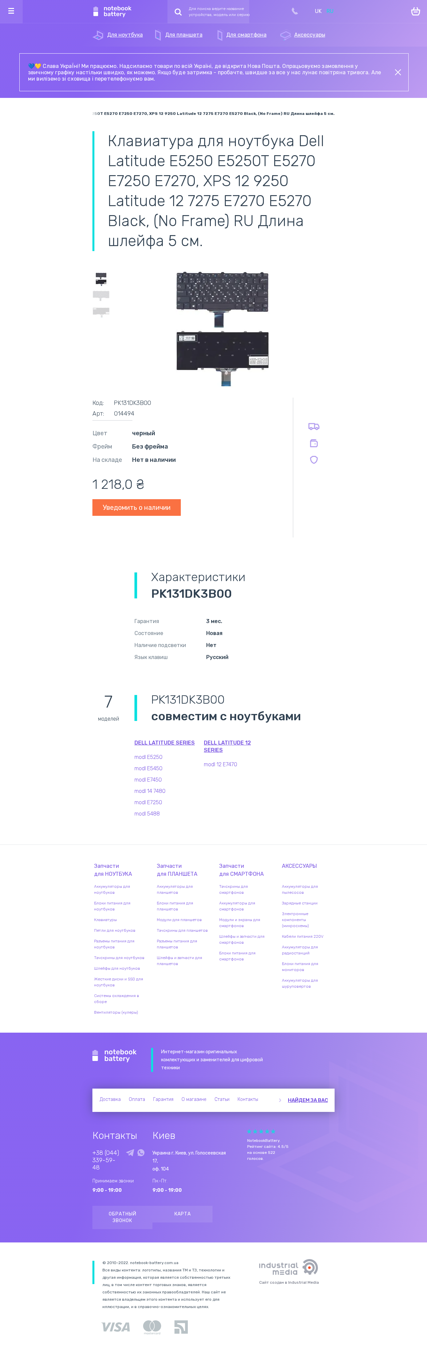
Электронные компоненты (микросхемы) (295, 919)
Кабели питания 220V (303, 936)
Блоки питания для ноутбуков (112, 906)
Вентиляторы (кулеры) (116, 1012)
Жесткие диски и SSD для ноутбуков (118, 982)
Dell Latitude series (164, 743)
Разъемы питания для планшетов (177, 944)
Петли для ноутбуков (114, 930)
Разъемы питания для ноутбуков (114, 944)
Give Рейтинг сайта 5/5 (273, 1131)
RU (330, 11)
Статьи (222, 1099)
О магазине (193, 1099)
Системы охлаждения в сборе (116, 998)
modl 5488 (147, 814)
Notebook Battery (114, 1056)
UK (318, 11)
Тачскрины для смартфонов (233, 889)
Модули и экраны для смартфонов (239, 922)
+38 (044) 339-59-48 (105, 1160)
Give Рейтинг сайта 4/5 (267, 1131)
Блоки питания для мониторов (300, 966)
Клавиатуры (105, 919)
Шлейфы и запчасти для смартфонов (242, 939)
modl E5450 (148, 768)
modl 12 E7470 (220, 764)
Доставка (110, 1099)
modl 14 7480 (149, 791)
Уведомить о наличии (136, 507)
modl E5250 (148, 757)
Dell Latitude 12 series (227, 746)
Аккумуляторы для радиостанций (300, 950)
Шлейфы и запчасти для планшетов (179, 960)
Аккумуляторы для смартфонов (237, 906)
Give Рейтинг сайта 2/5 (255, 1131)
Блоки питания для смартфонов (237, 956)
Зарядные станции (300, 903)
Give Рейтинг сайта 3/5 (261, 1131)
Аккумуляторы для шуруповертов (300, 983)
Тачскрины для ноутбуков (119, 957)
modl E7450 (148, 780)
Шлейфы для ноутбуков (117, 968)
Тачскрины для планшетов (182, 930)
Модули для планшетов (179, 919)
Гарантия (163, 1099)
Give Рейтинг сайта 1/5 (249, 1131)
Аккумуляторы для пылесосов (300, 889)
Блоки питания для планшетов (175, 906)
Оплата (137, 1099)
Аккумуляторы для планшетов (175, 889)
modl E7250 (148, 802)
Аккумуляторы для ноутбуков (112, 889)
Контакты (248, 1099)
